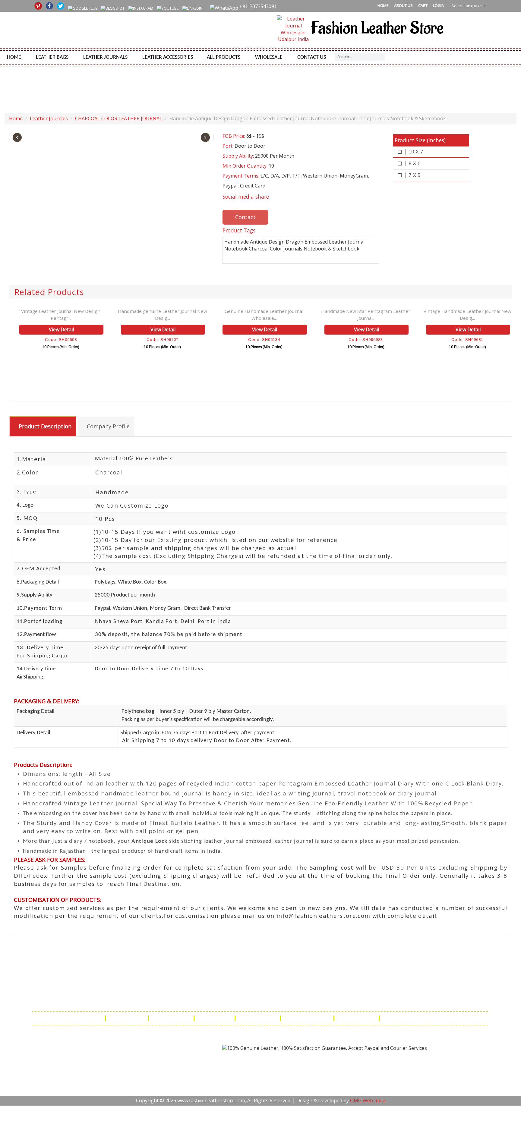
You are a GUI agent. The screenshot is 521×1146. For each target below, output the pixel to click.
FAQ (95, 1018)
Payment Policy (258, 1018)
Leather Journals (105, 57)
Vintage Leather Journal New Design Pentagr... (60, 314)
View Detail (61, 329)
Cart (423, 5)
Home (383, 5)
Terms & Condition (307, 1018)
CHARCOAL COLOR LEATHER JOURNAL (118, 118)
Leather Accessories (167, 57)
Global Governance (406, 1018)
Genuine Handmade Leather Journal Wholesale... (264, 314)
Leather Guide (128, 1018)
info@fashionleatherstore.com (355, 1000)
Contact (245, 217)
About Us (403, 5)
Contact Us (311, 57)
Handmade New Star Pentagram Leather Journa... (365, 314)
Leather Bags (52, 57)
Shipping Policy (172, 1018)
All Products (223, 57)
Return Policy (215, 1018)
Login (438, 5)
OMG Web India (367, 1100)
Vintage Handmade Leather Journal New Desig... (467, 314)
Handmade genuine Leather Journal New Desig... (162, 314)
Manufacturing (357, 1018)
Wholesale (269, 57)
